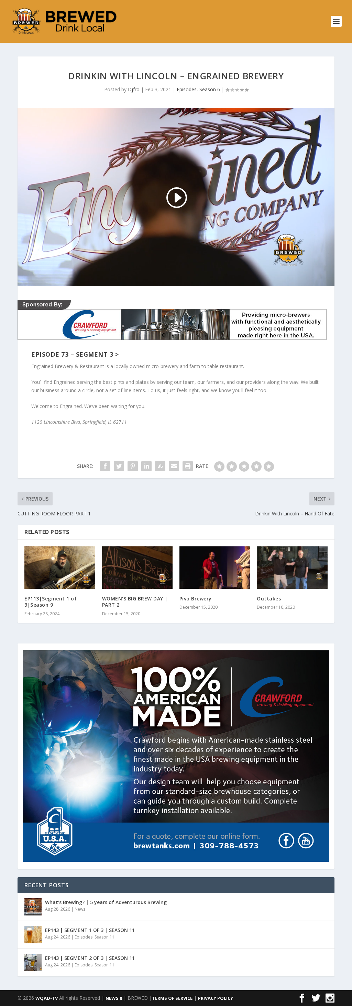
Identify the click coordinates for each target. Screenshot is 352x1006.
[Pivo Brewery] (214, 567)
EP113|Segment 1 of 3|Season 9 (50, 601)
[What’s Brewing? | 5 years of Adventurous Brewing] (33, 906)
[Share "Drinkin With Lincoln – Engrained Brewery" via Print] (188, 466)
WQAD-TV (46, 998)
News (80, 909)
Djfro (134, 89)
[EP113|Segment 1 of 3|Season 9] (59, 567)
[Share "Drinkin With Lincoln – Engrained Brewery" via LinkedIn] (146, 466)
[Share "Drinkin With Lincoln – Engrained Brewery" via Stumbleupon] (160, 466)
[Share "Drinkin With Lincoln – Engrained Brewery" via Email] (174, 466)
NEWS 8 (114, 998)
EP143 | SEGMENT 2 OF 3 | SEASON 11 (90, 958)
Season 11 (104, 937)
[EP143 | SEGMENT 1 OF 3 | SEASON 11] (33, 934)
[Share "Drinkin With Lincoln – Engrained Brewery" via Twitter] (119, 466)
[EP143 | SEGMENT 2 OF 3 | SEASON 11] (33, 962)
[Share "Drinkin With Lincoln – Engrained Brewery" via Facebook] (105, 466)
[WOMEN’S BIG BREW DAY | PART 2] (137, 567)
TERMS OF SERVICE (172, 998)
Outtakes (269, 598)
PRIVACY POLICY (215, 998)
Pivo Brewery (195, 598)
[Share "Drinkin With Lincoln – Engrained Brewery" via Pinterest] (133, 466)
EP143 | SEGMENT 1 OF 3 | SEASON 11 (90, 930)
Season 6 (209, 89)
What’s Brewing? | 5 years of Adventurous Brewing (106, 902)
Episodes (187, 89)
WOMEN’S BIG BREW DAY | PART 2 (135, 601)
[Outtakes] (292, 567)
